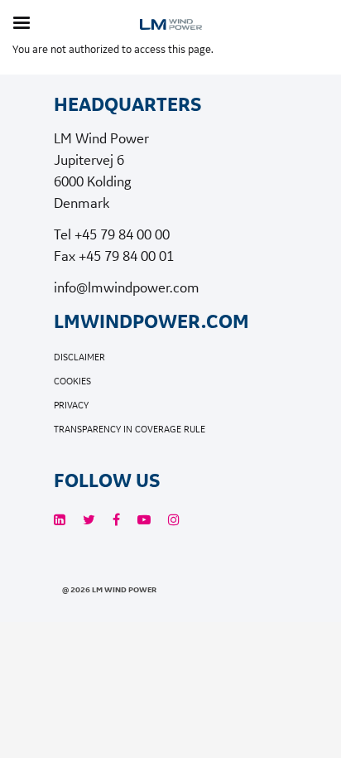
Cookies (72, 381)
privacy (71, 405)
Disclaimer (79, 357)
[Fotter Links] (59, 520)
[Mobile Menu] (21, 23)
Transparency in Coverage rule (129, 429)
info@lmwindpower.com (126, 287)
